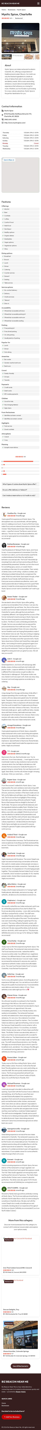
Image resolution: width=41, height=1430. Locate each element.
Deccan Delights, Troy (11, 1310)
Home (4, 10)
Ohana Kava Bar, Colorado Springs (16, 1351)
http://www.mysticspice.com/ (14, 123)
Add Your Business (12, 1417)
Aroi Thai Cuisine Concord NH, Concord (17, 1268)
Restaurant (19, 18)
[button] (37, 38)
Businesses (11, 10)
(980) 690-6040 (10, 119)
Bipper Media (21, 1392)
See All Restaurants (20, 1366)
